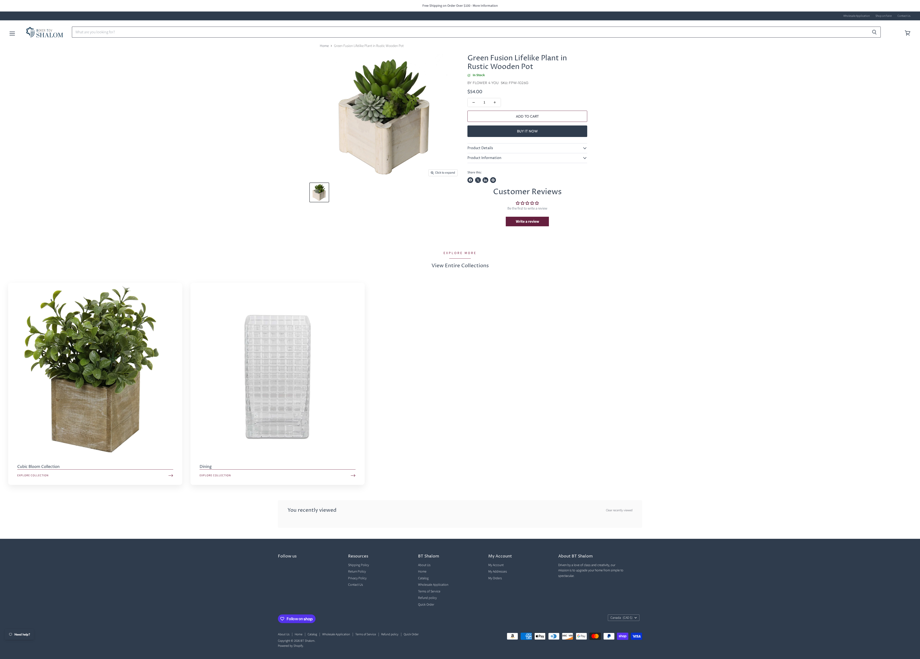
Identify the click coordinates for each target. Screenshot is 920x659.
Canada (621, 617)
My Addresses (497, 571)
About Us (424, 565)
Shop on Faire (883, 16)
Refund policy (427, 598)
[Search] (874, 32)
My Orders (495, 578)
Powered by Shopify (290, 646)
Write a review (527, 221)
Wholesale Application (856, 16)
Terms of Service (429, 591)
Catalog (423, 578)
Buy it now (527, 131)
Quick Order (426, 604)
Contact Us (903, 16)
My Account (496, 565)
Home (324, 46)
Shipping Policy (358, 565)
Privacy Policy (357, 578)
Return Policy (357, 571)
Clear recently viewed (619, 510)
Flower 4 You (486, 82)
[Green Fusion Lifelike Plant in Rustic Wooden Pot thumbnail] (319, 192)
